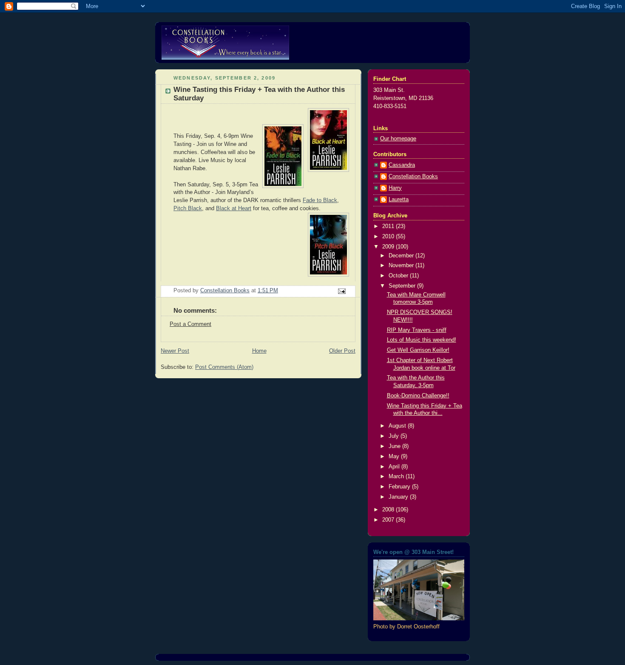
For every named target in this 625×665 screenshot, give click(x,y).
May (395, 457)
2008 (389, 510)
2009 (389, 247)
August (398, 426)
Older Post (342, 351)
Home (259, 351)
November (402, 265)
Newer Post (175, 351)
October (399, 276)
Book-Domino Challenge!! (418, 396)
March (397, 476)
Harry (395, 188)
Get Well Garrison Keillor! (418, 350)
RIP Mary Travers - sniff (416, 330)
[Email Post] (341, 291)
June (395, 446)
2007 (389, 520)
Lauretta (399, 200)
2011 (389, 226)
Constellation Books (413, 177)
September (403, 286)
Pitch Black (187, 208)
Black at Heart (233, 208)
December (402, 256)
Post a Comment (190, 324)
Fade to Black (320, 200)
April (395, 467)
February (400, 487)
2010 (389, 237)
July (395, 436)
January (399, 497)
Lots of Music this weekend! (421, 340)
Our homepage (398, 139)
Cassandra (402, 165)
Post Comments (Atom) (224, 367)
